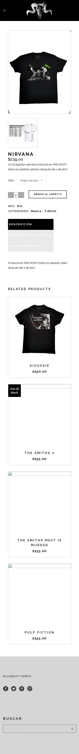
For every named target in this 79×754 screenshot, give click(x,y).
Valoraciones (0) (24, 246)
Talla (11, 180)
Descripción (20, 224)
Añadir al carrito (48, 194)
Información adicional (30, 235)
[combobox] (31, 180)
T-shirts (50, 211)
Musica (36, 211)
